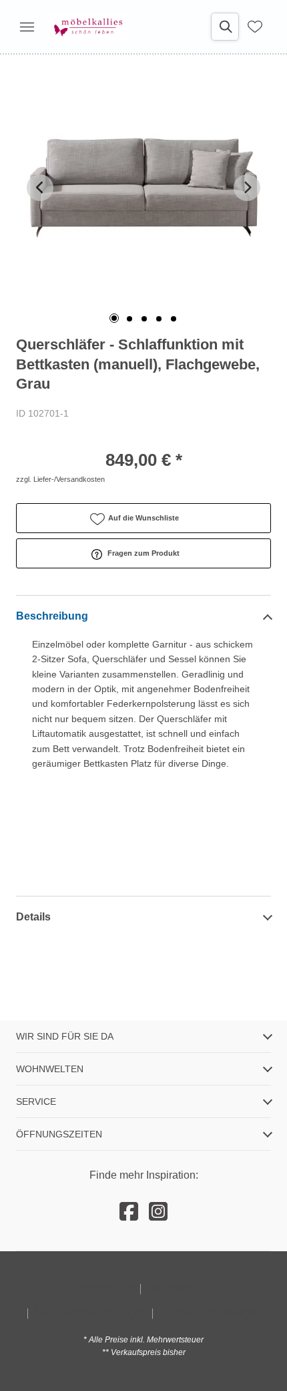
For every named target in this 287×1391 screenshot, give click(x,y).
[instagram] (158, 1212)
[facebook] (128, 1212)
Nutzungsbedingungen (90, 1313)
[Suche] (225, 26)
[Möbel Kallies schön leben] (88, 26)
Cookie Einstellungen (210, 1313)
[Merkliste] (255, 26)
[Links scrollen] (40, 187)
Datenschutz (179, 1288)
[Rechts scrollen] (247, 187)
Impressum (105, 1288)
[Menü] (26, 26)
